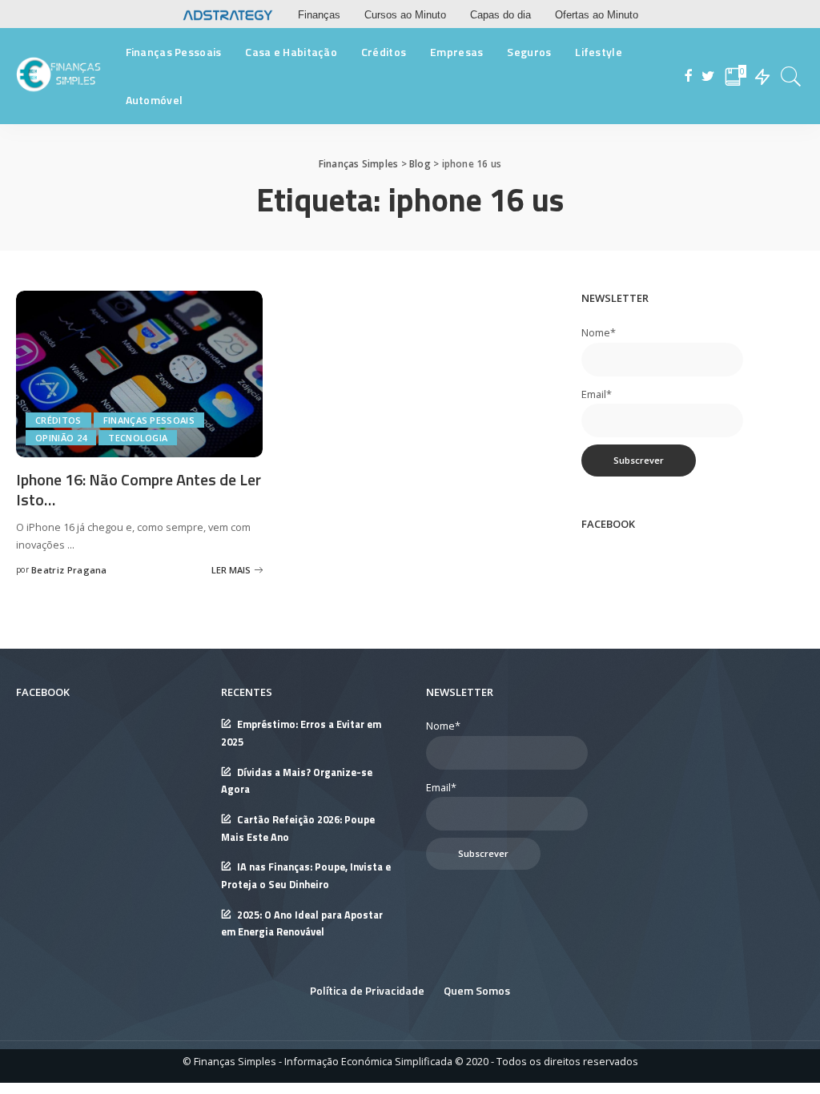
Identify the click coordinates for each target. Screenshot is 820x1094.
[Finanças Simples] (59, 76)
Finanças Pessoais (149, 420)
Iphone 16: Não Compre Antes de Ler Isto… (138, 489)
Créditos (58, 420)
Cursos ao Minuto (405, 15)
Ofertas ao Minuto (596, 15)
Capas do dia (500, 15)
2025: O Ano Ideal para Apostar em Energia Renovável (302, 923)
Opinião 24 (60, 438)
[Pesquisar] (791, 76)
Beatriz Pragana (69, 569)
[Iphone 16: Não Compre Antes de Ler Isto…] (139, 372)
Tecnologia (137, 438)
